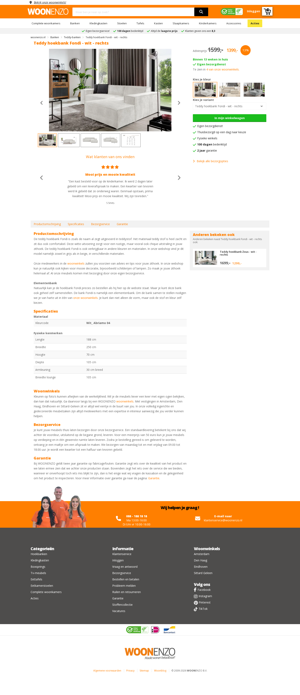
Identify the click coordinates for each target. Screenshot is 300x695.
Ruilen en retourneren (126, 592)
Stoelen (122, 23)
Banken (75, 23)
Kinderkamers (208, 23)
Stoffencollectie (122, 605)
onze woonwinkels (85, 298)
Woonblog (160, 670)
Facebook (204, 590)
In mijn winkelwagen (229, 118)
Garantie (122, 224)
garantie (207, 150)
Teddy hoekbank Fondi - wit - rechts (218, 106)
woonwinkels (75, 263)
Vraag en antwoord (125, 567)
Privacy (130, 670)
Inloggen (118, 560)
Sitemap (144, 670)
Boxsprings (38, 567)
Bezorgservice (100, 224)
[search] (201, 12)
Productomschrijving (47, 224)
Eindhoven (201, 567)
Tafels (140, 23)
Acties (255, 23)
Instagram (205, 596)
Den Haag (200, 560)
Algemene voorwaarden (107, 670)
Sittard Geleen (203, 573)
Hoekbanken (39, 554)
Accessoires (233, 23)
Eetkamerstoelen (42, 586)
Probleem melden (124, 586)
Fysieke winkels (207, 138)
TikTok (203, 609)
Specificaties (76, 224)
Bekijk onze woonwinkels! (50, 2)
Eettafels (36, 579)
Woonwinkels (207, 548)
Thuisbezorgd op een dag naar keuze (221, 132)
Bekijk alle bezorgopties (212, 161)
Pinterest (205, 602)
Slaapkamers (181, 23)
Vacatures (118, 611)
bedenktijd (212, 144)
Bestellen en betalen (125, 579)
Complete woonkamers (46, 23)
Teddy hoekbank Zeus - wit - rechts (238, 253)
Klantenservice (121, 554)
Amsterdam (201, 554)
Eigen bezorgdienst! (210, 126)
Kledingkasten (98, 23)
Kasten (158, 23)
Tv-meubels (38, 573)
